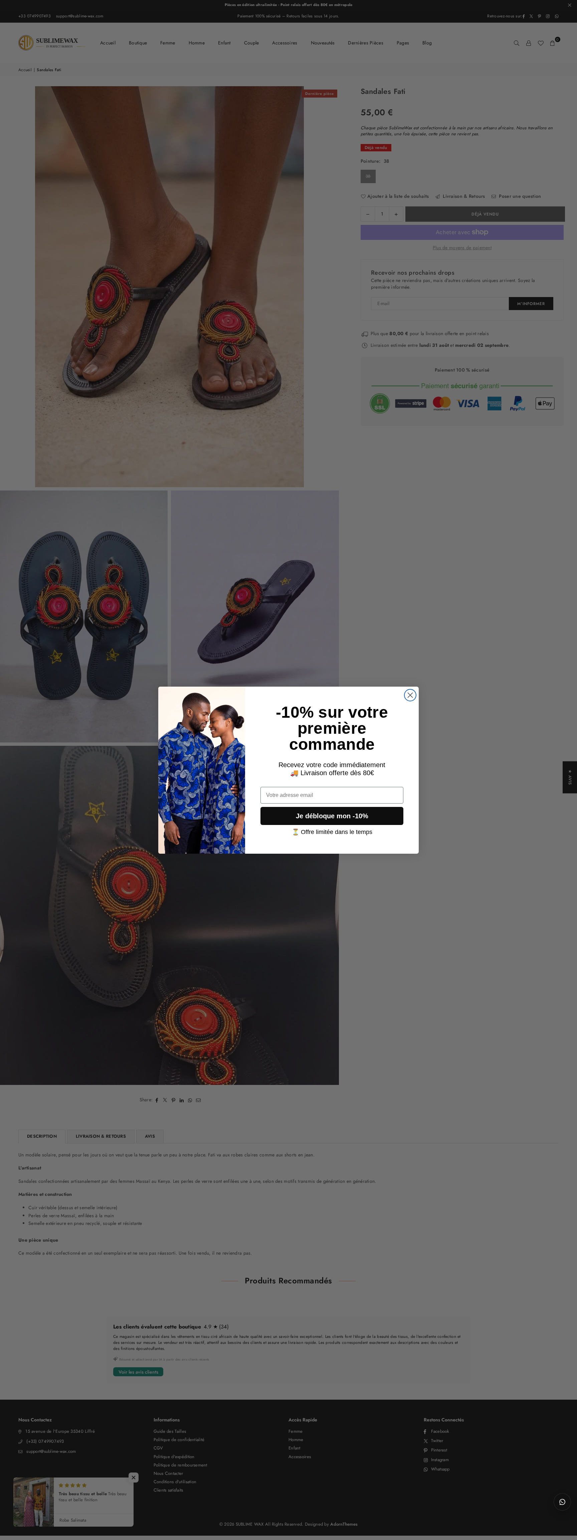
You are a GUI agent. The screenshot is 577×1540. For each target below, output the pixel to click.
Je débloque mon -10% (332, 816)
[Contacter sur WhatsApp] (562, 1502)
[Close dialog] (410, 695)
